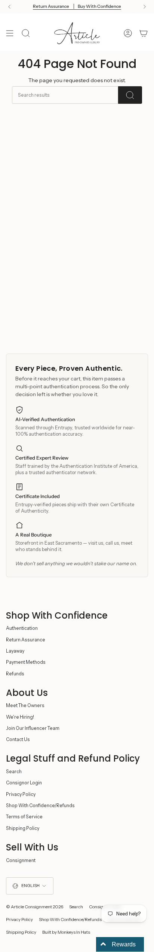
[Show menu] (9, 33)
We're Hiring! (20, 717)
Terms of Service (24, 816)
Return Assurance (25, 640)
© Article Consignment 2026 (34, 906)
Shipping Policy (22, 828)
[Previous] (9, 6)
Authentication (22, 628)
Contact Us (18, 739)
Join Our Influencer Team (32, 728)
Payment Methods (26, 662)
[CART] (143, 33)
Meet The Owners (25, 705)
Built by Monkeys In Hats (66, 932)
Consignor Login (24, 782)
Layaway (15, 651)
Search (14, 771)
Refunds (15, 673)
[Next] (144, 6)
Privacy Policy (21, 794)
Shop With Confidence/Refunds (40, 805)
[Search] (130, 95)
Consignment (21, 860)
